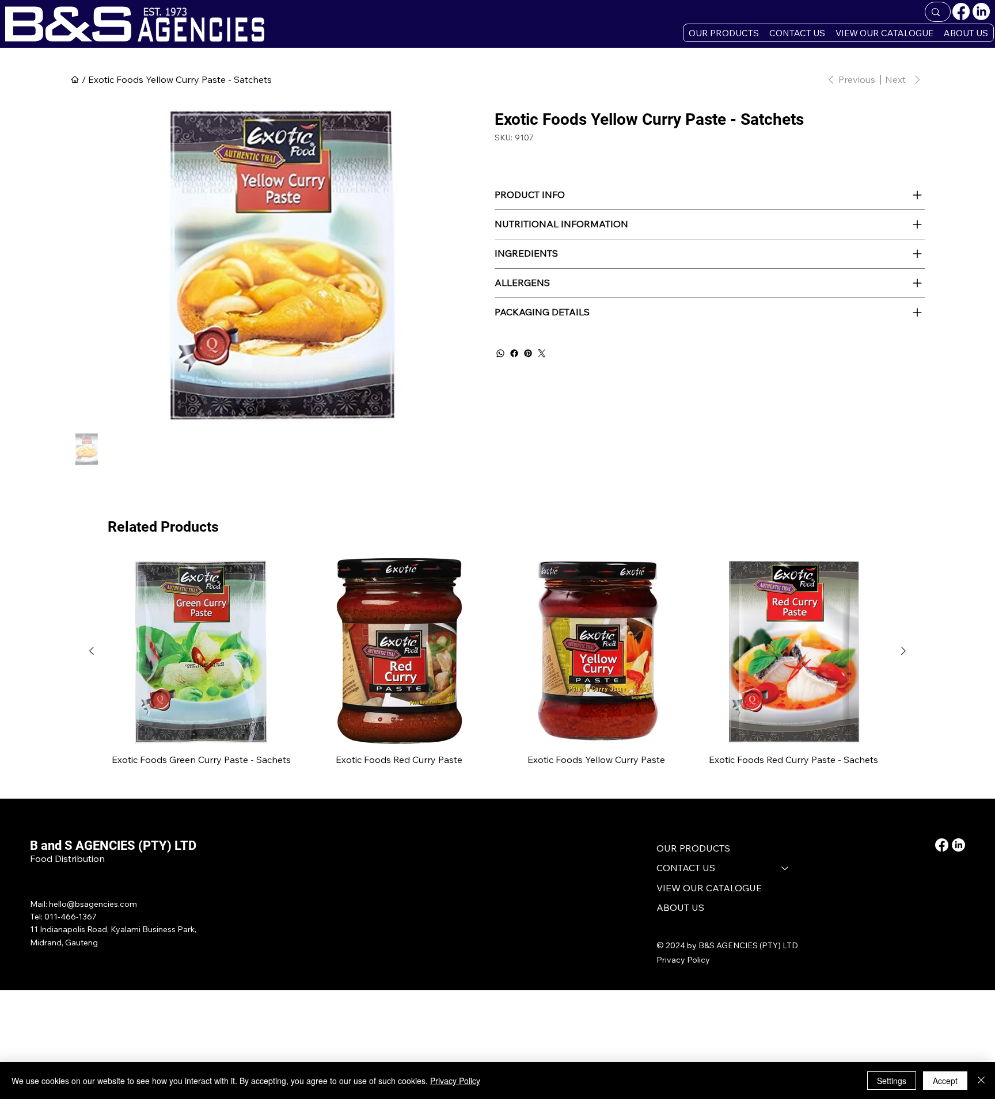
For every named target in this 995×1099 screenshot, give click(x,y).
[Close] (981, 1080)
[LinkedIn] (981, 11)
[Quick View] (201, 651)
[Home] (74, 79)
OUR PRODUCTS (693, 848)
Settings (891, 1080)
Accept (945, 1080)
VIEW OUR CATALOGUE (709, 888)
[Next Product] (903, 651)
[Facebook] (961, 11)
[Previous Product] (91, 651)
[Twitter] (542, 353)
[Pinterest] (528, 353)
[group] (497, 669)
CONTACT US (685, 867)
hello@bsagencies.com (93, 904)
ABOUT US (680, 907)
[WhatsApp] (500, 353)
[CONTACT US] (785, 867)
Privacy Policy (683, 960)
